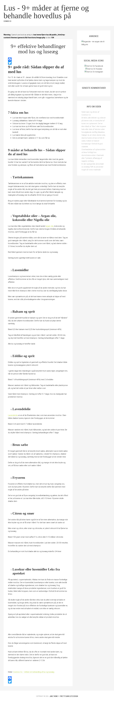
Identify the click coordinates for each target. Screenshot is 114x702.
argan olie (49, 226)
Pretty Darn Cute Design (69, 696)
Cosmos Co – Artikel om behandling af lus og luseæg (33, 672)
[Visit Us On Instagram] (93, 72)
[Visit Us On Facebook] (93, 66)
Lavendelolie (13, 415)
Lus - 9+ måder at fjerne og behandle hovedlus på (46, 12)
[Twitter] (38, 63)
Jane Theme (54, 696)
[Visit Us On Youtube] (93, 69)
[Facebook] (38, 59)
